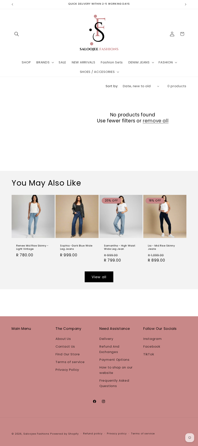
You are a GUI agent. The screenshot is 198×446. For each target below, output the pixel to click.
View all (99, 277)
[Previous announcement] (12, 4)
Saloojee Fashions (36, 434)
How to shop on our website (116, 370)
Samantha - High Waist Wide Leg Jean (119, 247)
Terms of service (70, 362)
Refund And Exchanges (109, 349)
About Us (63, 338)
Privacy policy (117, 433)
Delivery (106, 338)
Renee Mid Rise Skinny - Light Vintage (32, 247)
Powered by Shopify (64, 434)
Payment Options (114, 359)
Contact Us (65, 346)
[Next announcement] (185, 4)
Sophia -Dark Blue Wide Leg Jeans (76, 247)
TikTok (148, 354)
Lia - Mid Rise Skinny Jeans (161, 247)
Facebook (151, 346)
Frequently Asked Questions (114, 383)
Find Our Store (67, 354)
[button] (17, 34)
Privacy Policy (67, 369)
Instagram (152, 338)
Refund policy (92, 433)
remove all (155, 121)
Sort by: (112, 86)
